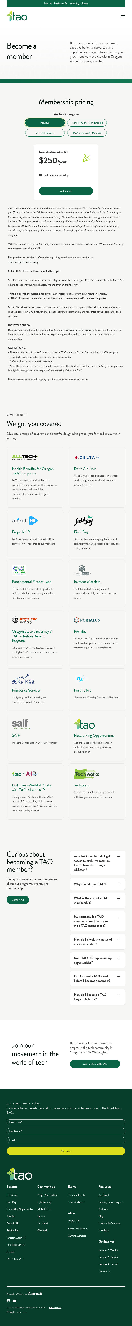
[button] (122, 17)
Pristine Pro (13, 1230)
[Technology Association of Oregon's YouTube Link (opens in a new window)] (14, 1301)
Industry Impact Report (111, 1202)
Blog (101, 1216)
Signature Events (76, 1195)
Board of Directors (78, 1228)
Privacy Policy (55, 1307)
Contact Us (18, 900)
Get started (66, 191)
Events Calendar (76, 1202)
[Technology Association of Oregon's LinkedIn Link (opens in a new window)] (8, 1301)
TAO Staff (73, 1221)
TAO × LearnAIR (15, 1259)
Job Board (104, 1195)
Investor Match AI (16, 1237)
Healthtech (42, 1223)
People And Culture (47, 1195)
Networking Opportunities (20, 1209)
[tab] (45, 123)
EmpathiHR (13, 1223)
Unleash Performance (109, 1223)
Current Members (77, 1236)
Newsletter (104, 1230)
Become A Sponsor (108, 1264)
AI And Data (44, 1209)
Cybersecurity (44, 1202)
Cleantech (42, 1230)
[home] (17, 17)
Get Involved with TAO (95, 1064)
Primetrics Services (16, 1245)
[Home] (19, 1174)
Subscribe (66, 1151)
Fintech (41, 1216)
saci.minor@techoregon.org (23, 262)
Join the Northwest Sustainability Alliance (66, 3)
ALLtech (11, 1252)
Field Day (11, 1202)
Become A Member (108, 1250)
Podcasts (103, 1209)
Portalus (11, 1216)
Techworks (12, 1195)
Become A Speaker (108, 1257)
